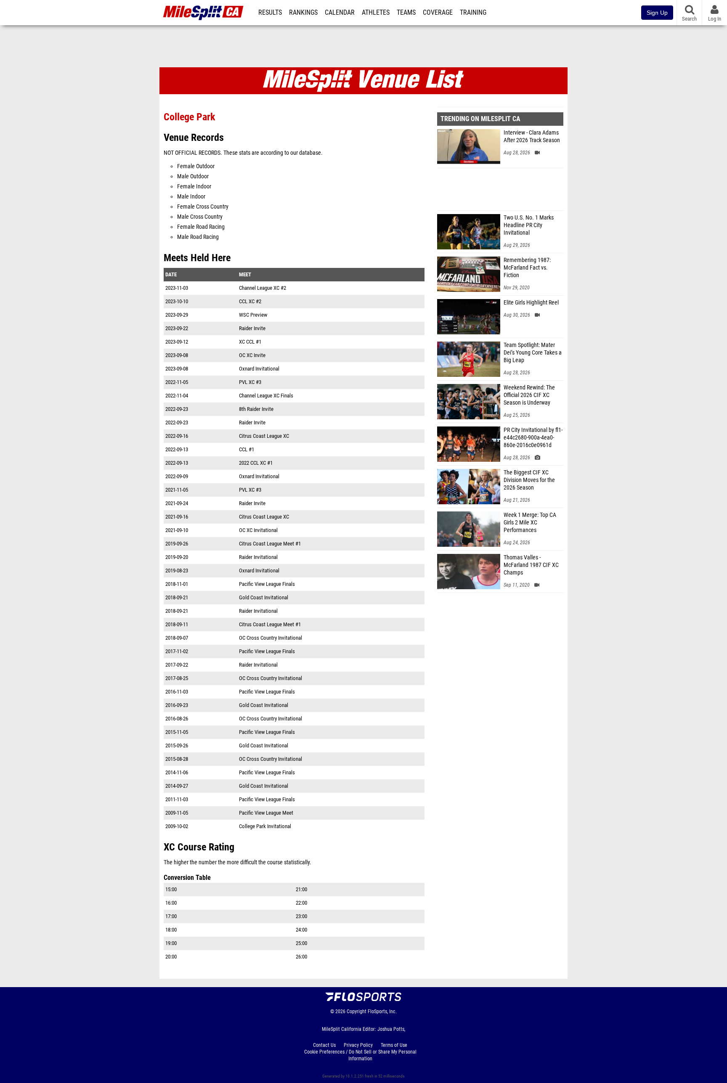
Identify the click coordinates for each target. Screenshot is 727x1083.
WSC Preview (253, 315)
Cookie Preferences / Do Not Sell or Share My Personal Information (360, 1055)
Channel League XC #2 (262, 288)
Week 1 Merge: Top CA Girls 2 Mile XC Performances (530, 522)
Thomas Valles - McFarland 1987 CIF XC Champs (531, 565)
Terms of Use (394, 1045)
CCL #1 (246, 449)
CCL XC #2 (250, 301)
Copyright (356, 1011)
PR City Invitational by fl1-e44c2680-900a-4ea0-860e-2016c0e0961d (533, 437)
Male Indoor (191, 196)
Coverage (438, 12)
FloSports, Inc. (382, 1011)
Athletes (376, 12)
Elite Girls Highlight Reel (531, 302)
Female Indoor (194, 186)
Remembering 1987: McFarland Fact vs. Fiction (527, 268)
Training (473, 12)
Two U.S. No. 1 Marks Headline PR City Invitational (529, 225)
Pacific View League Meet (266, 813)
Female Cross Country (202, 206)
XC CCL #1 (250, 342)
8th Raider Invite (256, 409)
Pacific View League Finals (267, 584)
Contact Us (324, 1045)
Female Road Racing (201, 226)
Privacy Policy (358, 1045)
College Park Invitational (265, 826)
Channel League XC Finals (266, 395)
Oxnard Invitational (259, 368)
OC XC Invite (252, 355)
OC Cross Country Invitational (270, 638)
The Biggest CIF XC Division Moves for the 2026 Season (529, 480)
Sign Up (657, 12)
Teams (406, 12)
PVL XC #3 (250, 382)
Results (270, 12)
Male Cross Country (200, 216)
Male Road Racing (198, 237)
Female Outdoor (196, 166)
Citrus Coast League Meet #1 (270, 543)
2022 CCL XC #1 (256, 463)
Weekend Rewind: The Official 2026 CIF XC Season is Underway (529, 395)
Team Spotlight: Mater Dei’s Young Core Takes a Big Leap (533, 353)
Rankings (303, 12)
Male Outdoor (193, 176)
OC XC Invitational (258, 530)
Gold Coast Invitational (263, 597)
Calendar (340, 12)
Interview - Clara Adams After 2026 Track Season (532, 136)
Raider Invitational (258, 557)
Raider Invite (252, 328)
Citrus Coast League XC (264, 436)
